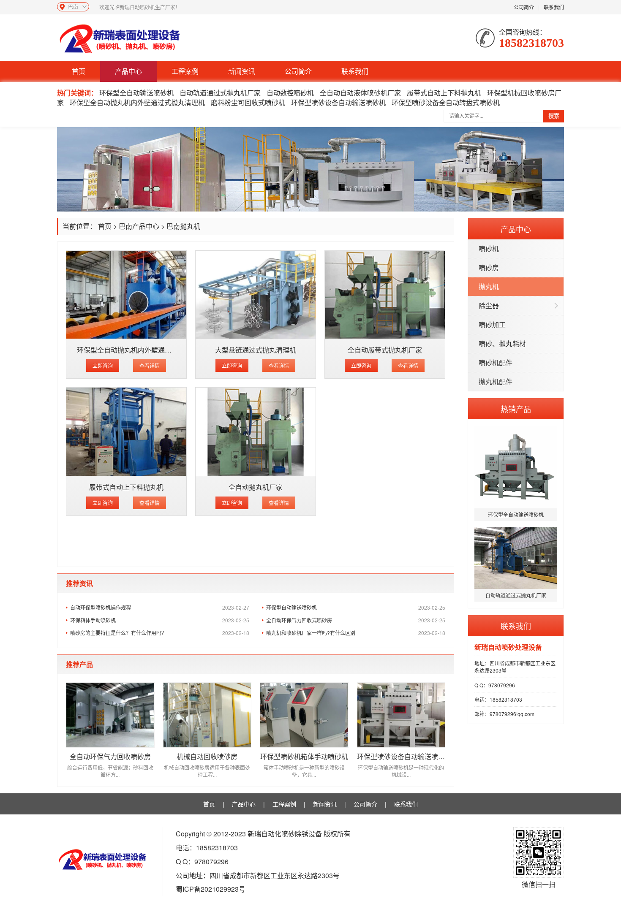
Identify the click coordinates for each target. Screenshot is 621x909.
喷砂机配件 (495, 362)
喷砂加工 (492, 324)
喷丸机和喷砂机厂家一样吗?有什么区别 (355, 632)
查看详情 (149, 365)
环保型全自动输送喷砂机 (136, 93)
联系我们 (554, 7)
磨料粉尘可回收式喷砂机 (248, 102)
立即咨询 (103, 365)
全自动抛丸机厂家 (256, 487)
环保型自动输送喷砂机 (355, 607)
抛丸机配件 (495, 381)
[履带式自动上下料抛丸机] (126, 431)
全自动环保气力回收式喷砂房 (355, 620)
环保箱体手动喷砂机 (159, 620)
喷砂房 (489, 267)
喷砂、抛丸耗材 (502, 343)
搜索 (553, 116)
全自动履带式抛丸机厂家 (385, 350)
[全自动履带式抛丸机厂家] (384, 294)
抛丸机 (489, 286)
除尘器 (489, 305)
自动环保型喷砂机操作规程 (159, 607)
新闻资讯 (241, 71)
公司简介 (524, 7)
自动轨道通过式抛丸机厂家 (220, 93)
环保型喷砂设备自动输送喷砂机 (338, 102)
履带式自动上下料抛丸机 (444, 93)
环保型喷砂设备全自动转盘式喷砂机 (446, 102)
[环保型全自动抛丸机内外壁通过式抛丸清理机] (126, 294)
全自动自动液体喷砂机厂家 (360, 93)
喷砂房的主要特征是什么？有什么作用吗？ (159, 632)
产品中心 (128, 71)
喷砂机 (489, 248)
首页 (78, 71)
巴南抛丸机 (183, 226)
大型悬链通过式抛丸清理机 (255, 350)
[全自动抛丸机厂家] (255, 431)
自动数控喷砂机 (290, 93)
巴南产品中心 (139, 226)
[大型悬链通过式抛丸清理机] (255, 294)
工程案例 (185, 71)
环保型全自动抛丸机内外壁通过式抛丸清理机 (137, 102)
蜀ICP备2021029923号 (210, 889)
